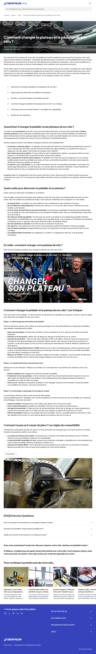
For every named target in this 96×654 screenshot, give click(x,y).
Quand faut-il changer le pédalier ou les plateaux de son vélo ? (34, 87)
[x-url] (9, 613)
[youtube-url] (13, 613)
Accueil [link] (6, 15)
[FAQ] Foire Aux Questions (20, 115)
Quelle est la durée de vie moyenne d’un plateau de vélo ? (26, 535)
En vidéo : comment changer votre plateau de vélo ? (30, 98)
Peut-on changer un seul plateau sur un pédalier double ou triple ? (29, 523)
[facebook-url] (5, 613)
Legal (53, 632)
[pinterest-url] (21, 613)
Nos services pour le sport (63, 625)
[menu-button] (90, 3)
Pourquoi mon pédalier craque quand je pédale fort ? (24, 529)
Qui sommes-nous (58, 618)
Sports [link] (13, 15)
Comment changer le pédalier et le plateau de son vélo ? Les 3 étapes (36, 104)
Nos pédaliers (10, 454)
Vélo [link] (19, 15)
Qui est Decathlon (59, 611)
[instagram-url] (17, 613)
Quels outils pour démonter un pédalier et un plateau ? (31, 92)
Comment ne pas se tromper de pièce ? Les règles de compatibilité (36, 109)
